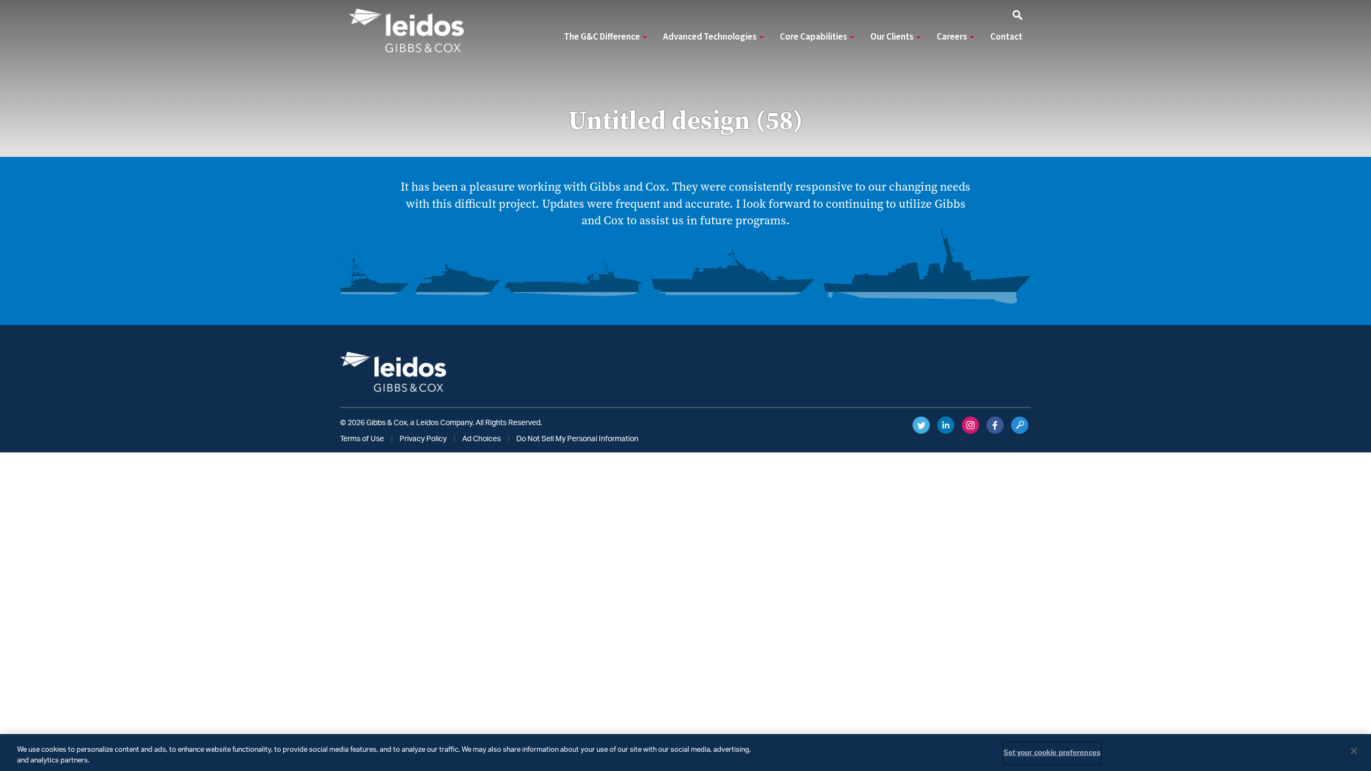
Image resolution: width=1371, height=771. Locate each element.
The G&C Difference (603, 37)
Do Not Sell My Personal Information (577, 439)
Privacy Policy (423, 439)
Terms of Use (362, 439)
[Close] (1354, 751)
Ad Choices (481, 439)
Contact (1006, 37)
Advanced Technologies (710, 37)
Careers (953, 37)
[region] (685, 752)
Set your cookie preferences (1052, 753)
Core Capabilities (814, 37)
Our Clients (892, 37)
